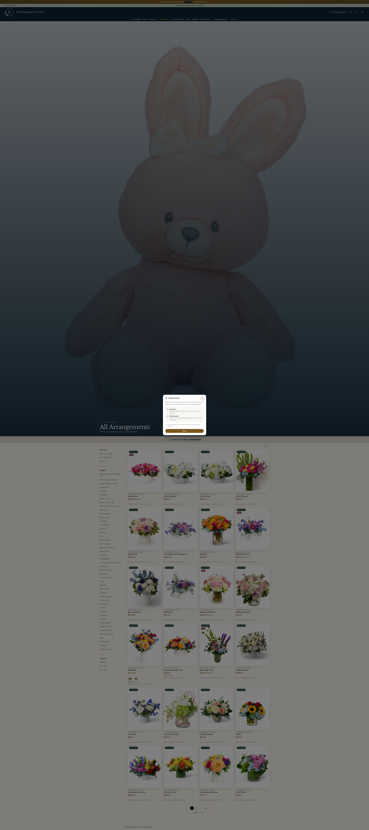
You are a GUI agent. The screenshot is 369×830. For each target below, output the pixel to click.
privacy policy (196, 404)
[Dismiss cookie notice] (202, 398)
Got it (185, 431)
